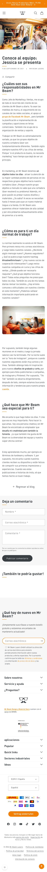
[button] (4, 13)
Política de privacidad (15, 851)
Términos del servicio (35, 851)
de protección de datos (26, 661)
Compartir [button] (10, 76)
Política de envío (30, 855)
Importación (35, 837)
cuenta (5, 389)
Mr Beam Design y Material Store (17, 709)
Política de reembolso (34, 847)
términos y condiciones (33, 658)
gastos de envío (22, 837)
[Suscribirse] (41, 641)
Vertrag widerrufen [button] (23, 813)
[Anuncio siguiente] (44, 3)
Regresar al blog (25, 486)
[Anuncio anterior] (2, 3)
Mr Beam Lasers (16, 847)
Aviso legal (16, 855)
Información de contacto (25, 859)
